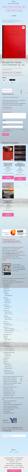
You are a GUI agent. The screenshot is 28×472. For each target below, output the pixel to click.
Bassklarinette (8, 325)
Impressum (21, 467)
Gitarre (5, 310)
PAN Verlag (6, 411)
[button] (23, 27)
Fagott (4, 292)
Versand (9, 171)
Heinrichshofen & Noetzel (9, 406)
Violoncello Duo (8, 372)
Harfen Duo (7, 319)
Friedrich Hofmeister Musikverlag (11, 404)
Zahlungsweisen (19, 465)
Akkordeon (6, 285)
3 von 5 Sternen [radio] (7, 109)
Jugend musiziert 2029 (12, 21)
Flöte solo (6, 302)
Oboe (4, 336)
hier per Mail (8, 430)
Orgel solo (7, 339)
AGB (10, 467)
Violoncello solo (8, 373)
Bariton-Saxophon (8, 348)
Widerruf (6, 467)
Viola (4, 361)
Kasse (17, 461)
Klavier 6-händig (8, 330)
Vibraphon (7, 355)
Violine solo (7, 366)
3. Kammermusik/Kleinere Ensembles (11, 282)
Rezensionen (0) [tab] (7, 90)
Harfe (4, 316)
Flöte (4, 297)
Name (4, 120)
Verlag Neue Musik (18, 75)
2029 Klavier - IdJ (7, 395)
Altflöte (6, 299)
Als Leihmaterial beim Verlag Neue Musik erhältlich (12, 68)
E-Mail (4, 125)
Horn (4, 321)
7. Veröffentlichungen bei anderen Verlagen (13, 397)
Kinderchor (7, 306)
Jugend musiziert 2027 (9, 378)
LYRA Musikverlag (7, 409)
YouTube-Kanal (21, 269)
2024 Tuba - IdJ (7, 388)
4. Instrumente (6, 283)
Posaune (5, 343)
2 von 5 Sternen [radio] (5, 109)
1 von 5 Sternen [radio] (3, 109)
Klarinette (5, 323)
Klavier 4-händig (8, 328)
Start (3, 20)
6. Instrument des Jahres (8, 387)
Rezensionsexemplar (10, 459)
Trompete (5, 358)
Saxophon (5, 345)
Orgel (4, 338)
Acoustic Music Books (8, 401)
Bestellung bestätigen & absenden (13, 463)
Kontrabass (6, 334)
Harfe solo (7, 317)
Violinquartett (7, 368)
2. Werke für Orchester (8, 280)
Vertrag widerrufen (9, 458)
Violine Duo (7, 364)
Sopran (6, 308)
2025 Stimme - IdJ (7, 390)
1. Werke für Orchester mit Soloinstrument (13, 278)
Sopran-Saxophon (8, 350)
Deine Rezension (7, 112)
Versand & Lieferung (9, 465)
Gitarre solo (7, 312)
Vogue (14, 452)
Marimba (6, 354)
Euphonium (6, 290)
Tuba (4, 359)
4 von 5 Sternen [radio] (10, 109)
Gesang (5, 305)
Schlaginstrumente (8, 352)
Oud (4, 341)
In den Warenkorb (8, 177)
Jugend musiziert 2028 (9, 379)
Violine (5, 363)
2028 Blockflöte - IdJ (8, 393)
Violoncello (6, 370)
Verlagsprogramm (19, 458)
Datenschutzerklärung (15, 129)
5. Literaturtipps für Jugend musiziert (11, 376)
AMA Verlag (6, 402)
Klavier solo (7, 332)
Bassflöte (6, 301)
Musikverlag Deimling (14, 9)
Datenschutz (15, 467)
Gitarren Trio (7, 313)
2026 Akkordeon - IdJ (8, 392)
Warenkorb (18, 459)
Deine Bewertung (7, 107)
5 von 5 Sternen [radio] (12, 109)
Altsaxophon (7, 346)
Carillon (5, 288)
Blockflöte (5, 287)
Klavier (5, 327)
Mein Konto (12, 461)
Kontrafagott (7, 295)
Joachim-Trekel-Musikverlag (10, 408)
